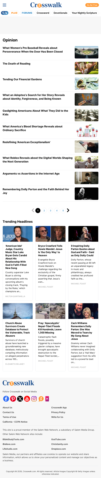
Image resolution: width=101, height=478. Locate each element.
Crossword (43, 12)
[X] (20, 399)
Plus (14, 12)
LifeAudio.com (10, 449)
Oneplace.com (58, 449)
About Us (7, 407)
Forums (27, 12)
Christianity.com (59, 444)
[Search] (4, 13)
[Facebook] (6, 399)
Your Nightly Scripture (84, 12)
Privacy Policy (58, 412)
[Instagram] (34, 399)
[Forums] (41, 399)
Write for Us (57, 417)
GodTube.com (58, 439)
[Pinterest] (13, 399)
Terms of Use (9, 417)
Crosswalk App (59, 407)
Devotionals (60, 12)
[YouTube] (27, 399)
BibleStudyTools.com (13, 439)
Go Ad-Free (92, 5)
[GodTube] (48, 399)
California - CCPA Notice (15, 421)
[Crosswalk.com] (46, 5)
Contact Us (8, 412)
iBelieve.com (9, 444)
